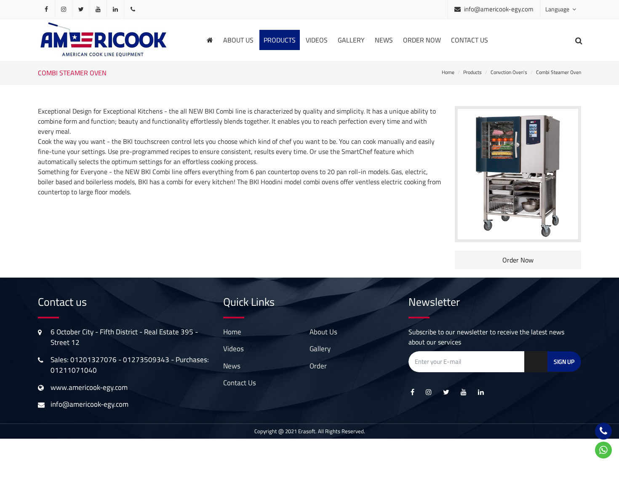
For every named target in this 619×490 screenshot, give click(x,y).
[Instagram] (63, 9)
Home (448, 72)
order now (422, 40)
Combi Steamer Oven (558, 72)
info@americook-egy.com (499, 9)
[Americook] (103, 39)
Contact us (469, 40)
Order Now (518, 260)
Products (472, 72)
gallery (351, 40)
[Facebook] (46, 9)
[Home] (210, 40)
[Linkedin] (115, 9)
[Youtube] (98, 9)
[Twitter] (80, 9)
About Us (323, 331)
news (384, 40)
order (318, 365)
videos (317, 40)
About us (238, 40)
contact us (239, 382)
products (280, 40)
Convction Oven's (509, 72)
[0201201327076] (132, 9)
